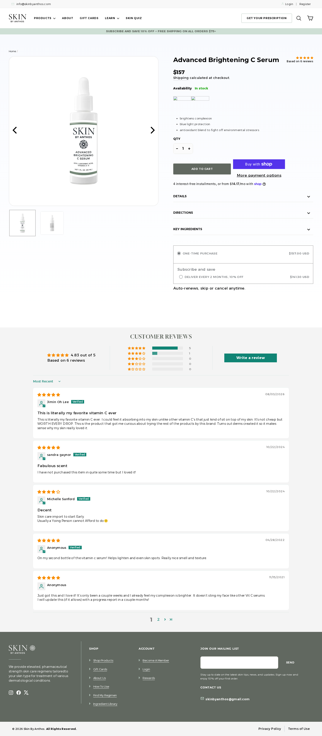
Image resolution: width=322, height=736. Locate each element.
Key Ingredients (187, 229)
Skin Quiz (134, 18)
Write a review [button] (250, 358)
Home (12, 51)
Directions (183, 213)
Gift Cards (89, 18)
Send (290, 662)
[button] (304, 58)
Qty (176, 139)
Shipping (181, 78)
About (67, 18)
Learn (110, 18)
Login (289, 4)
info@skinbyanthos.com (33, 4)
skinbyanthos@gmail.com (227, 699)
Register (305, 4)
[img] (48, 395)
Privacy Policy (269, 729)
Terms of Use (299, 729)
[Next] (152, 131)
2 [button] (158, 619)
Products (43, 18)
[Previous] (15, 131)
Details (180, 196)
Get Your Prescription (267, 18)
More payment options (259, 175)
